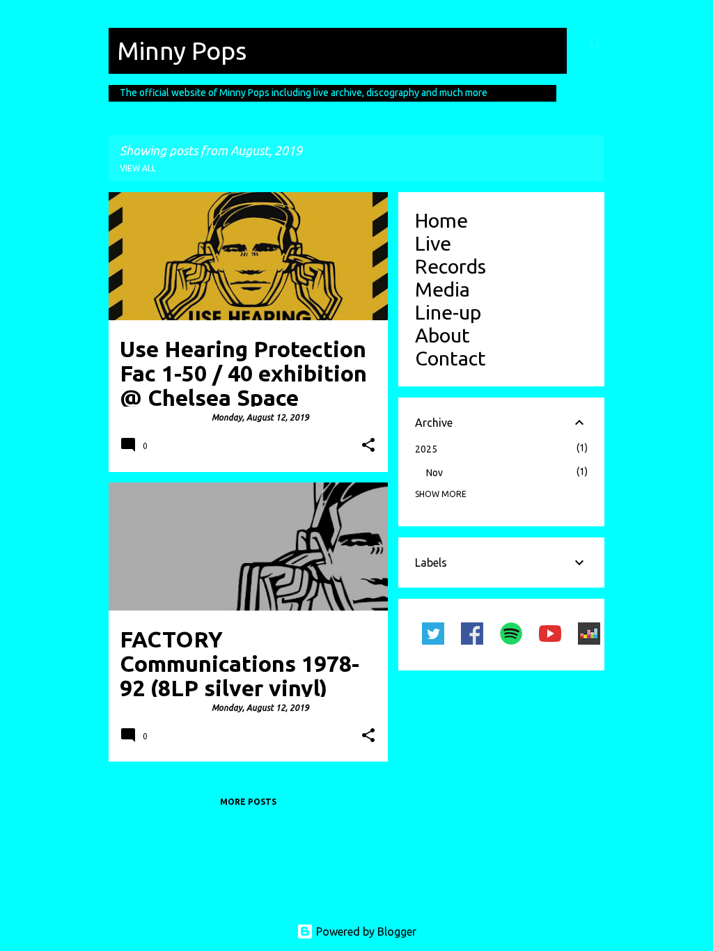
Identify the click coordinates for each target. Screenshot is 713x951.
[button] (368, 446)
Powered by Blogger (364, 931)
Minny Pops (181, 50)
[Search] (596, 44)
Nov (434, 472)
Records (450, 266)
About (442, 335)
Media (442, 289)
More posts (248, 801)
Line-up (448, 312)
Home (441, 220)
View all (138, 168)
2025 (426, 449)
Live (433, 243)
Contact (450, 358)
